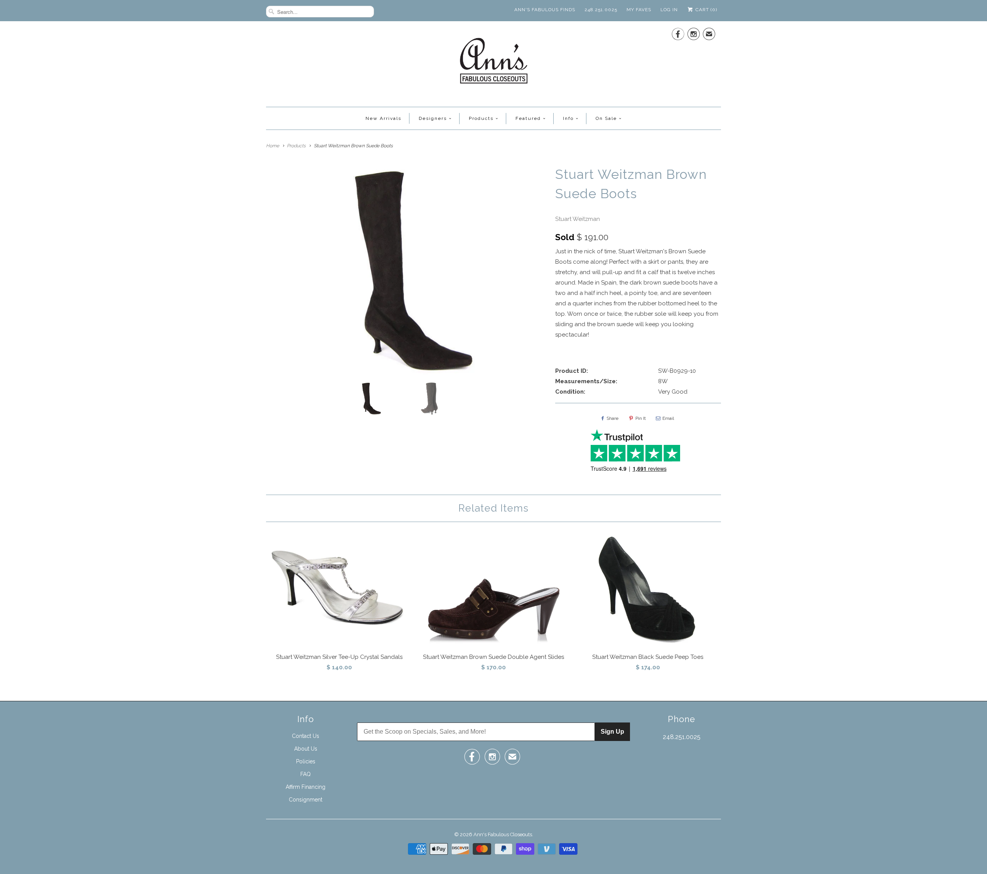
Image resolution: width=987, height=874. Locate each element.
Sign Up (612, 731)
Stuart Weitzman (577, 219)
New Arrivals (383, 118)
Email (668, 418)
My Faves (639, 9)
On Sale (606, 118)
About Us (305, 749)
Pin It (640, 418)
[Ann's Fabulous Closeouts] (493, 63)
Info (568, 118)
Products (481, 118)
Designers (433, 118)
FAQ (305, 774)
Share (612, 418)
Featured (528, 118)
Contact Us (305, 736)
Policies (305, 761)
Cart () (705, 9)
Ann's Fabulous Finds (544, 9)
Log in (669, 9)
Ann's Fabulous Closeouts (502, 834)
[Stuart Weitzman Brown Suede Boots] (406, 270)
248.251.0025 (600, 9)
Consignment (305, 800)
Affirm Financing (305, 787)
